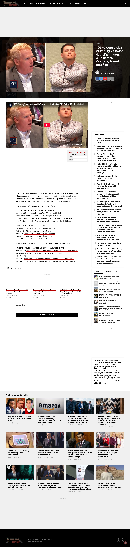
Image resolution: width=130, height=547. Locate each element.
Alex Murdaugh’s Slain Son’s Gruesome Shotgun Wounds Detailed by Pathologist (44, 291)
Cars (119, 362)
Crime (59, 3)
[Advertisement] (65, 22)
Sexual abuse (102, 378)
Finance (115, 369)
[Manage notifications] (125, 542)
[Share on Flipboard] (105, 79)
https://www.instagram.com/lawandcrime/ (40, 228)
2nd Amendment (99, 360)
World (104, 383)
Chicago (96, 364)
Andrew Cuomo (109, 360)
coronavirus (102, 364)
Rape (118, 377)
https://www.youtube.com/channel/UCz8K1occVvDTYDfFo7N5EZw (52, 251)
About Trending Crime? (37, 3)
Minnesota (117, 372)
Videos (97, 383)
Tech (107, 381)
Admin (105, 71)
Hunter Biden (97, 372)
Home (25, 3)
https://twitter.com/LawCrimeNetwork (36, 231)
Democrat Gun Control (100, 366)
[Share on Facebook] (97, 79)
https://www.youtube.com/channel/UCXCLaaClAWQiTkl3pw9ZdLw (49, 259)
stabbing (102, 381)
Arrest (116, 360)
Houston (116, 370)
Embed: (71, 159)
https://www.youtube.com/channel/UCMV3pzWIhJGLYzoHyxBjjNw (49, 261)
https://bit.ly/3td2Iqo (63, 221)
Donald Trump (110, 366)
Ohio (101, 375)
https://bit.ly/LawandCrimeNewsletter (62, 218)
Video (117, 380)
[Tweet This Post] (101, 79)
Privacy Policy (30, 539)
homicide (110, 370)
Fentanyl (109, 369)
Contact (50, 539)
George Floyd (103, 370)
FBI (116, 366)
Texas (111, 381)
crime (111, 364)
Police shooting (99, 377)
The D (9, 489)
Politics (107, 377)
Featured (100, 368)
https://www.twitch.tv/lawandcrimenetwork (37, 236)
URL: (71, 157)
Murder (102, 374)
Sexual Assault (112, 379)
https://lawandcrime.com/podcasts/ (57, 243)
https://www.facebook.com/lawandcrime (39, 234)
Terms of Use (77, 3)
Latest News (51, 3)
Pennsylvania (107, 375)
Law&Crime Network (77, 152)
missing (96, 374)
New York (96, 375)
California (114, 362)
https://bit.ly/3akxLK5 (53, 216)
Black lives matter (99, 362)
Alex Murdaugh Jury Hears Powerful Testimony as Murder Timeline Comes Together (17, 291)
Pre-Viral (113, 377)
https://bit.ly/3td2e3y (56, 213)
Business (107, 362)
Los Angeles (109, 372)
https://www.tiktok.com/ (30, 239)
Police (67, 3)
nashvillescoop (111, 374)
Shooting (96, 381)
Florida (96, 370)
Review (96, 378)
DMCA (85, 3)
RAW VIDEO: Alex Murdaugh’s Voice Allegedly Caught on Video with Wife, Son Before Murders (71, 291)
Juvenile (103, 372)
